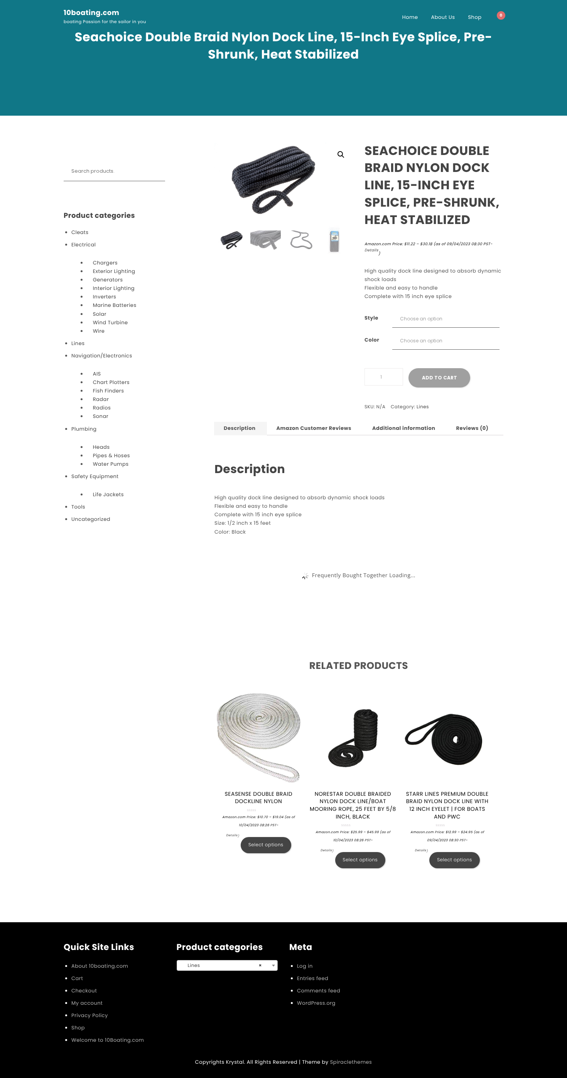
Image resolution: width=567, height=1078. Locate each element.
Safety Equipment (95, 476)
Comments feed (318, 990)
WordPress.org (316, 1003)
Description (239, 428)
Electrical (83, 244)
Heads (101, 447)
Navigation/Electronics (101, 355)
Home (410, 17)
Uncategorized (90, 519)
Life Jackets (108, 494)
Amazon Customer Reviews (313, 428)
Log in (305, 966)
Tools (78, 506)
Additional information (403, 428)
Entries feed (312, 978)
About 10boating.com (99, 966)
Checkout (84, 990)
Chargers (105, 262)
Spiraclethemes (351, 1062)
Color (371, 340)
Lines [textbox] (225, 965)
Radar (101, 399)
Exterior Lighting (114, 271)
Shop (474, 17)
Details (371, 250)
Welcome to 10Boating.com (107, 1040)
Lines (77, 343)
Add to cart (439, 377)
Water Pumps (111, 464)
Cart (77, 978)
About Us (443, 17)
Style (371, 318)
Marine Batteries (115, 305)
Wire (99, 331)
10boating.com (91, 13)
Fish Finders (108, 390)
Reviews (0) (472, 428)
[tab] (239, 428)
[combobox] (227, 965)
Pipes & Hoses (111, 455)
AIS (97, 373)
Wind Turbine (110, 322)
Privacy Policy (89, 1015)
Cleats (80, 232)
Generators (108, 279)
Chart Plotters (111, 382)
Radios (102, 407)
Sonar (100, 416)
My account (87, 1003)
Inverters (104, 296)
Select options (266, 845)
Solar (99, 314)
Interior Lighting (114, 288)
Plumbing (84, 429)
